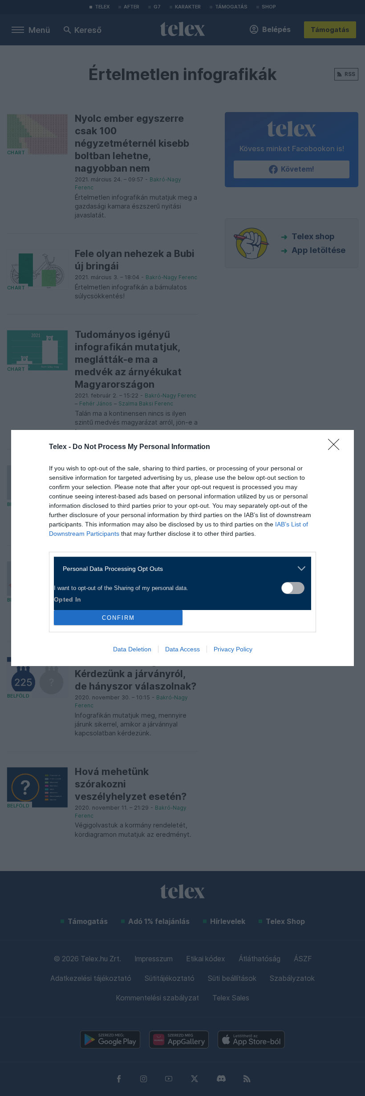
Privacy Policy (233, 649)
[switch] (292, 588)
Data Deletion (132, 649)
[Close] (336, 447)
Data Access (182, 649)
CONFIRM (118, 617)
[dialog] (182, 548)
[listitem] (179, 568)
